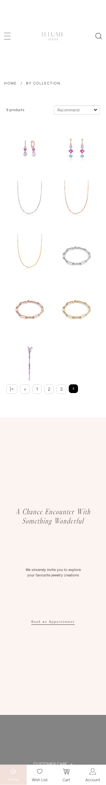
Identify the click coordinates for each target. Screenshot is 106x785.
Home (10, 83)
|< (12, 389)
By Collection (43, 83)
